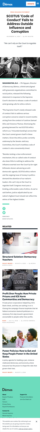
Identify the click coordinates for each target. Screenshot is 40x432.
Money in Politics (7, 219)
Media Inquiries (7, 416)
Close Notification (36, 425)
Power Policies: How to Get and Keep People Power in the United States (19, 353)
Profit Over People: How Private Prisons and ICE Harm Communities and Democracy (19, 296)
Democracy (6, 216)
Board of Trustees (7, 397)
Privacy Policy (6, 404)
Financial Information (26, 397)
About (4, 394)
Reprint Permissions (8, 407)
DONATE (30, 4)
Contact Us (5, 411)
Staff (3, 399)
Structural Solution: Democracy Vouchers (19, 258)
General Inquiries (7, 413)
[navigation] (38, 3)
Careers (4, 402)
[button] (4, 208)
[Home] (7, 6)
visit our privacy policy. (25, 429)
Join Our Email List (25, 399)
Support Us (23, 394)
